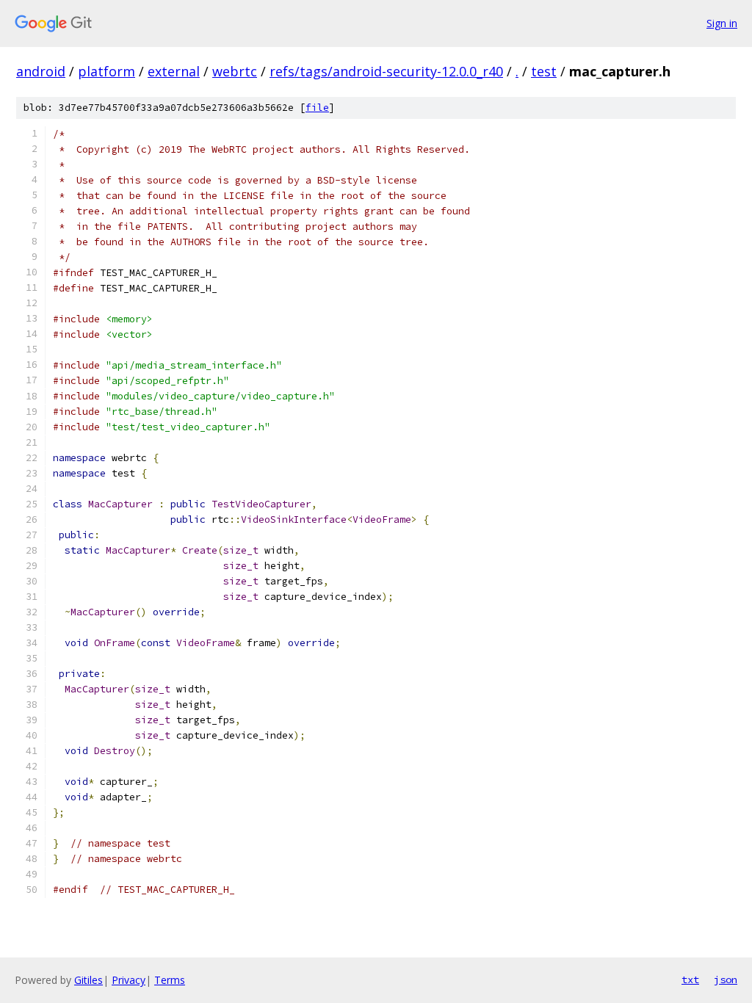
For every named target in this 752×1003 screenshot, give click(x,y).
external (174, 71)
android (40, 71)
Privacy (128, 980)
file (317, 107)
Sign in (721, 23)
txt (690, 979)
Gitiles (88, 980)
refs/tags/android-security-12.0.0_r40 (386, 71)
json (725, 979)
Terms (169, 980)
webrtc (234, 71)
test (544, 71)
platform (106, 71)
